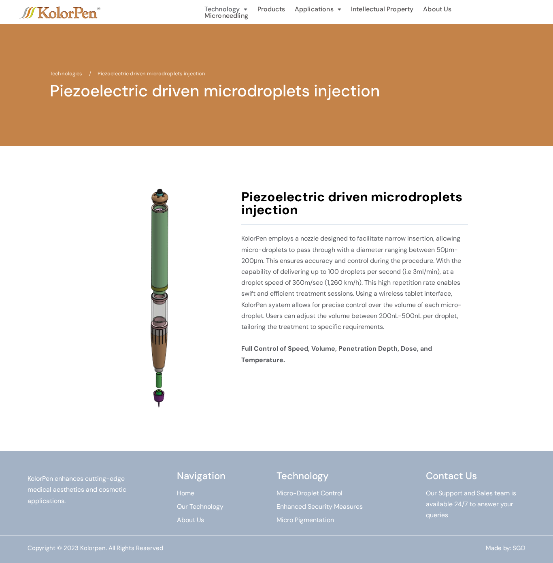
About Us (437, 9)
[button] (226, 9)
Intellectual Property (382, 9)
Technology (222, 9)
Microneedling (226, 16)
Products (271, 9)
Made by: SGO (505, 548)
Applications (314, 9)
